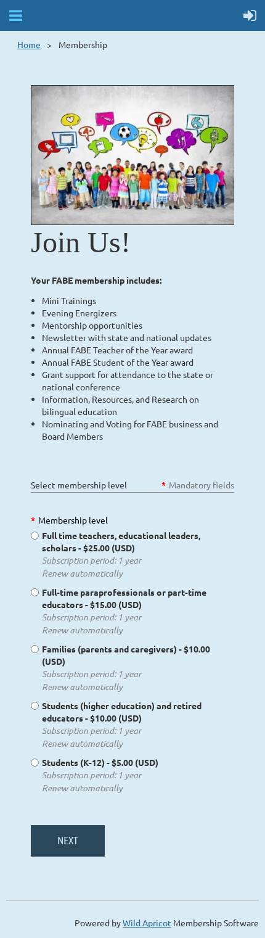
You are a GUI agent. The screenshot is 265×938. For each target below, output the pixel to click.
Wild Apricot (147, 922)
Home (29, 44)
